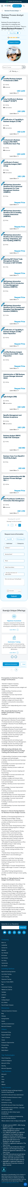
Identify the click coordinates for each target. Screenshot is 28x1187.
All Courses (16, 6)
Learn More (13, 93)
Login (14, 130)
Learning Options (5, 107)
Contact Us (3, 110)
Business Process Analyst (12, 10)
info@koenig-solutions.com (14, 124)
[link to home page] (7, 5)
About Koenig (4, 101)
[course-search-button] (24, 67)
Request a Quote (14, 42)
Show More (13, 33)
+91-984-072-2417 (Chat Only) (15, 1)
